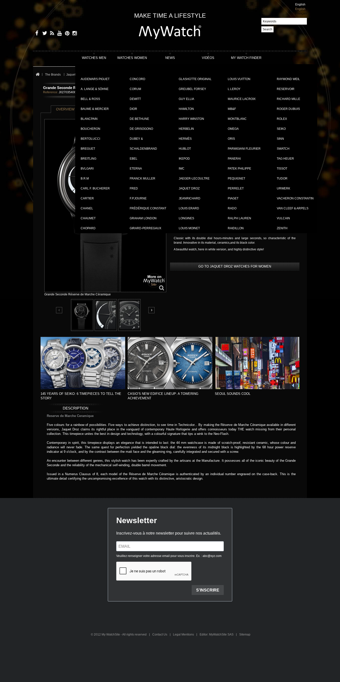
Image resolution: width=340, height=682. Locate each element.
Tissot (282, 168)
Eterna (136, 168)
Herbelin (186, 129)
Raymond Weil (288, 79)
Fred (134, 188)
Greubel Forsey (192, 89)
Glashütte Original (195, 79)
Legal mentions (184, 634)
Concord (137, 79)
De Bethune (139, 119)
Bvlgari (87, 168)
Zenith (282, 228)
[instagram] (73, 34)
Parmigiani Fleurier (244, 148)
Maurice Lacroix (242, 99)
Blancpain (89, 119)
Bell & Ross (90, 99)
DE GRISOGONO (141, 129)
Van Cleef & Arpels (292, 208)
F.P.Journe (138, 198)
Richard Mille (288, 99)
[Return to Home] (37, 75)
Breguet (88, 148)
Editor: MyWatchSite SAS (217, 634)
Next (151, 310)
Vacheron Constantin (295, 198)
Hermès (185, 138)
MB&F (232, 109)
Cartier (87, 198)
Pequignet (236, 178)
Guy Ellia (186, 99)
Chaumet (88, 218)
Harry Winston (191, 119)
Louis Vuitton (239, 79)
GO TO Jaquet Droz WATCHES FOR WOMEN (234, 266)
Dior (133, 109)
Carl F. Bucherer (95, 188)
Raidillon (236, 228)
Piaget (233, 198)
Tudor (282, 178)
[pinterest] (66, 34)
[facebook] (36, 34)
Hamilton (186, 109)
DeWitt (135, 99)
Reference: (50, 92)
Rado (232, 208)
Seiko (281, 129)
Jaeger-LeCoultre (194, 178)
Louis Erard (189, 208)
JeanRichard (189, 198)
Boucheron (90, 129)
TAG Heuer (285, 158)
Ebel (133, 158)
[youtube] (59, 34)
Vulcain (283, 218)
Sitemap (244, 634)
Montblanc (237, 119)
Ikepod (184, 158)
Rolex (282, 119)
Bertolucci (90, 138)
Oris (231, 138)
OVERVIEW (65, 109)
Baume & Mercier (95, 109)
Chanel (87, 208)
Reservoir (285, 89)
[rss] (51, 34)
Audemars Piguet (95, 79)
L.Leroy (234, 89)
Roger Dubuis (288, 109)
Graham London (143, 218)
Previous (59, 310)
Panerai (234, 158)
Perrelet (236, 188)
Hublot (185, 148)
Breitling (88, 158)
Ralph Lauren (239, 218)
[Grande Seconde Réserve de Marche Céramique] (82, 315)
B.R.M (85, 178)
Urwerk (283, 188)
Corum (135, 89)
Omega (233, 129)
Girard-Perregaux (145, 228)
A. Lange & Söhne (95, 89)
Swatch (283, 148)
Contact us (160, 634)
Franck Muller (142, 178)
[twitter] (44, 34)
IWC (181, 168)
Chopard (88, 228)
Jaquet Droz (189, 188)
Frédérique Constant (148, 208)
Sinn (280, 138)
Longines (186, 218)
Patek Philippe (239, 168)
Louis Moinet (189, 228)
